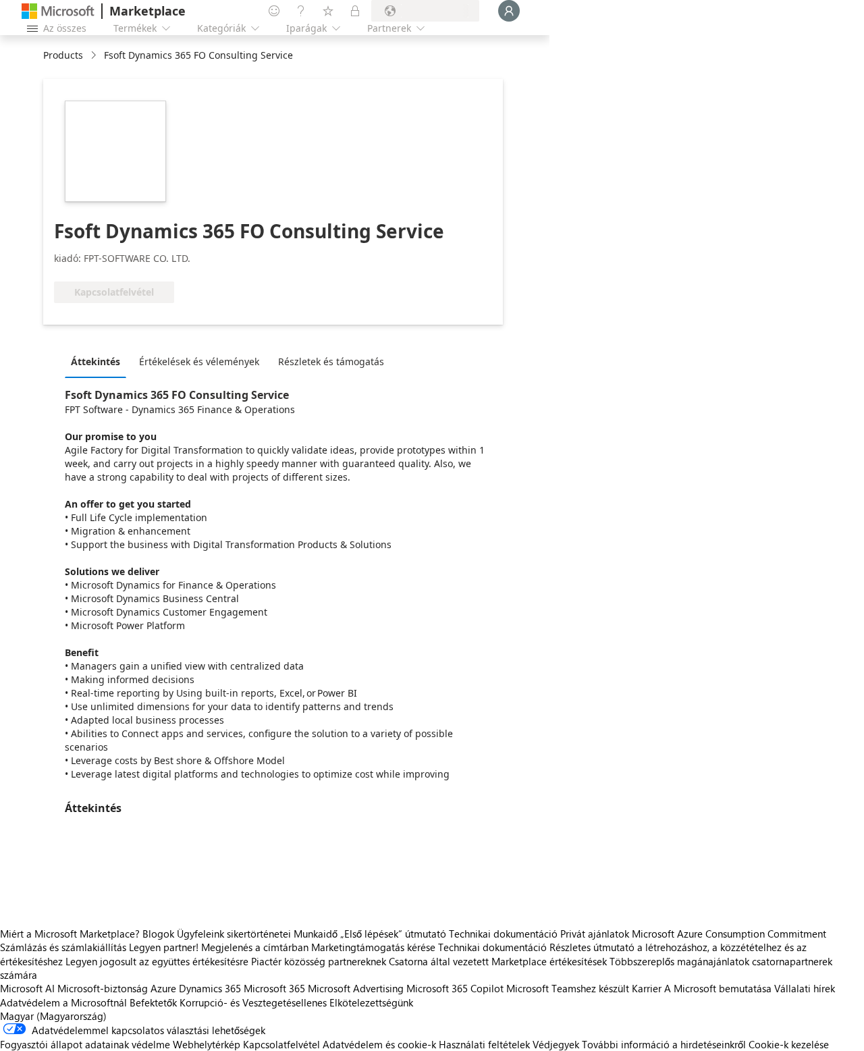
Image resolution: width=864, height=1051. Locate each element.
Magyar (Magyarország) (53, 1016)
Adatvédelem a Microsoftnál (63, 1002)
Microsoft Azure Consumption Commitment (729, 933)
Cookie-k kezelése (789, 1044)
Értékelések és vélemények (199, 361)
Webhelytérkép (206, 1044)
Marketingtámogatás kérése (373, 947)
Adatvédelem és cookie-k (379, 1044)
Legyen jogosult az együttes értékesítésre (156, 961)
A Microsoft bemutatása (718, 988)
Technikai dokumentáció (503, 933)
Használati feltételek (484, 1044)
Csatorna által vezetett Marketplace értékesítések (498, 961)
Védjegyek (556, 1044)
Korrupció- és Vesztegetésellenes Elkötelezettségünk (296, 1002)
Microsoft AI (27, 988)
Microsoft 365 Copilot (455, 988)
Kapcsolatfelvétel (281, 1044)
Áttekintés (95, 361)
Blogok (158, 933)
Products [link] (63, 55)
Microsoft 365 (274, 988)
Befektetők (153, 1002)
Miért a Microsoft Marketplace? (70, 933)
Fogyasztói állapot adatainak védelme (85, 1044)
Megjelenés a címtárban (254, 947)
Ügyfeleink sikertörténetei (234, 933)
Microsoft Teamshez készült (567, 988)
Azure (163, 988)
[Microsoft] (58, 11)
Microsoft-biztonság (102, 988)
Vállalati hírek (804, 988)
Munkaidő (316, 933)
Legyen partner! (163, 947)
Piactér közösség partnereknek (318, 961)
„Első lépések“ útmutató (393, 933)
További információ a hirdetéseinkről (664, 1044)
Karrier (647, 988)
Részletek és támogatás (331, 361)
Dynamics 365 (210, 988)
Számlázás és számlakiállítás (63, 947)
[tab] (99, 361)
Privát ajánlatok (594, 933)
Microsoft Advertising (356, 988)
